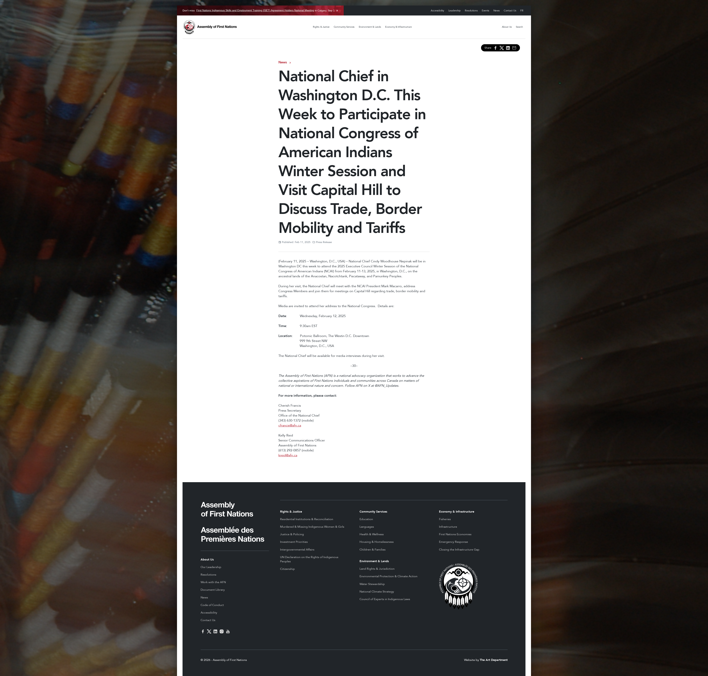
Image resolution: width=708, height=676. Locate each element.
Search (519, 27)
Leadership (454, 10)
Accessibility (437, 10)
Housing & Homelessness (377, 542)
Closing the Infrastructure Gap (459, 550)
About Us (507, 27)
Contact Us (510, 10)
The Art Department (494, 660)
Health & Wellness (372, 534)
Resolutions (471, 10)
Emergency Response (453, 542)
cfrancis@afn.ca (289, 425)
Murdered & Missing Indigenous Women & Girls (312, 527)
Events (485, 10)
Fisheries (445, 519)
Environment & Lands (370, 27)
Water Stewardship (372, 584)
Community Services (344, 27)
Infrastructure (448, 527)
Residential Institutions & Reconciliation (306, 519)
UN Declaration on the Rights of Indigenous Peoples (309, 559)
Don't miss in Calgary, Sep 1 (259, 10)
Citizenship (287, 569)
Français (522, 10)
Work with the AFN (213, 582)
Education (366, 519)
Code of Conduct (212, 605)
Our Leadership (211, 567)
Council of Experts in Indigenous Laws (385, 599)
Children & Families (373, 550)
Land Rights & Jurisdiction (377, 569)
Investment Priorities (294, 542)
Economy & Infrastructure (398, 27)
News (496, 10)
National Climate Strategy (377, 592)
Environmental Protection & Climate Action (388, 576)
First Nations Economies (455, 534)
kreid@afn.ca (287, 455)
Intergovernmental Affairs (297, 550)
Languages (367, 527)
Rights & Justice (321, 27)
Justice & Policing (292, 534)
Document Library (213, 590)
